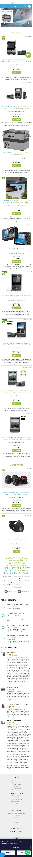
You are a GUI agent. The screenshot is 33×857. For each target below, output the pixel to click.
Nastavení (16, 847)
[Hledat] (1, 6)
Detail (17, 552)
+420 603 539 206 (11, 595)
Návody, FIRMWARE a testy (16, 806)
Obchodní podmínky (15, 802)
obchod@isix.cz (24, 595)
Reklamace (16, 804)
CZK (15, 6)
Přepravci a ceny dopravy (15, 808)
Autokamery (16, 824)
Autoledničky (16, 822)
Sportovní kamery (16, 826)
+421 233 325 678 (17, 791)
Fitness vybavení (16, 828)
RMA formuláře (17, 590)
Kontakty (16, 810)
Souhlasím (24, 853)
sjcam (8, 571)
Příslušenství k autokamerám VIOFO (16, 819)
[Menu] (29, 6)
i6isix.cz (17, 793)
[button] (2, 17)
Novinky (16, 812)
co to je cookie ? (12, 843)
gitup (16, 571)
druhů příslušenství (16, 575)
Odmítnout (8, 853)
